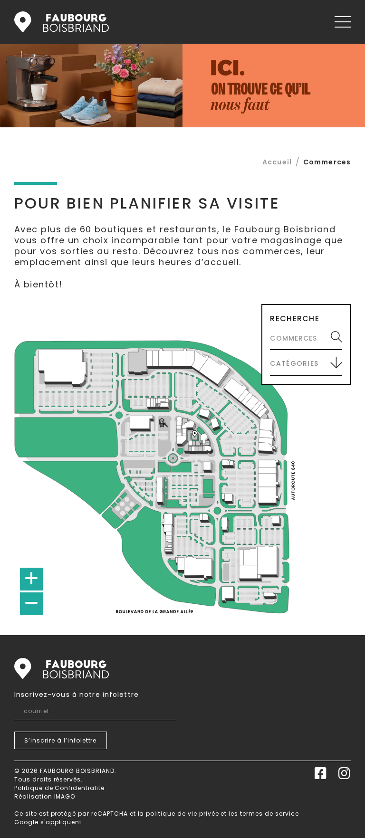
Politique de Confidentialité (59, 788)
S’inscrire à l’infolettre (60, 740)
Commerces (327, 162)
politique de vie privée (182, 813)
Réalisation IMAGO (44, 796)
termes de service (269, 813)
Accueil (61, 21)
